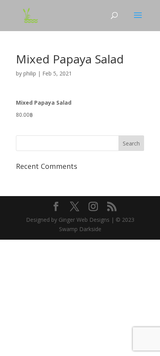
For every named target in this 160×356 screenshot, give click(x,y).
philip (29, 73)
